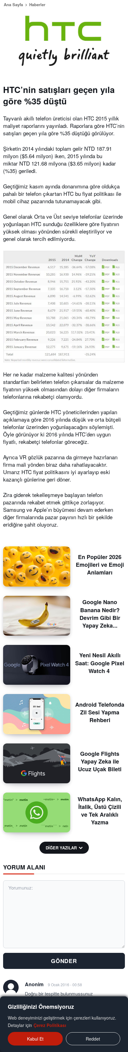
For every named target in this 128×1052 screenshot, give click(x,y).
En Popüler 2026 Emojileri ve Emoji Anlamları (100, 564)
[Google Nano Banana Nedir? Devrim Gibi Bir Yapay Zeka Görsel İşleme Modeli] (36, 616)
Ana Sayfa (13, 4)
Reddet (93, 1039)
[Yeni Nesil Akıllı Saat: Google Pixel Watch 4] (36, 665)
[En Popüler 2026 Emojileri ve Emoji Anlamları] (36, 566)
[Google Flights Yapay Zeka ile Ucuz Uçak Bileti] (36, 763)
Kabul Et (35, 1039)
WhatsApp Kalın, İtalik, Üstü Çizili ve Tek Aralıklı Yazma (100, 811)
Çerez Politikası (50, 1025)
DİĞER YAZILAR (61, 848)
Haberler (37, 4)
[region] (64, 1024)
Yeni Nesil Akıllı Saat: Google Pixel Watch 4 (99, 663)
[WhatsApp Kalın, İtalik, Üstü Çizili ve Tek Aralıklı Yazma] (36, 812)
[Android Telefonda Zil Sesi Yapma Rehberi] (36, 714)
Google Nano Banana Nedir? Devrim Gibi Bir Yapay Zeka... (100, 613)
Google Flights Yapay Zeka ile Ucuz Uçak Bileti (99, 761)
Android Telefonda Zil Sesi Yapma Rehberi (99, 712)
